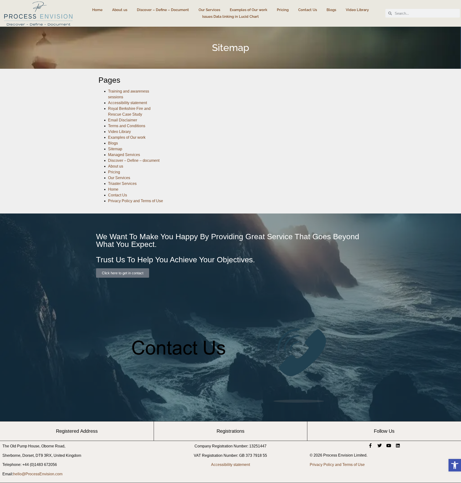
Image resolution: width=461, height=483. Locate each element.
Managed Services (124, 155)
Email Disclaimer (122, 120)
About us (119, 10)
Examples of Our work (248, 10)
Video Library (357, 10)
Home (97, 10)
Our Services (209, 10)
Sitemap (115, 149)
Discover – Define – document (133, 160)
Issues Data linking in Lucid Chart (230, 16)
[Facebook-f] (370, 445)
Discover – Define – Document (163, 10)
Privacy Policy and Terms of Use (135, 201)
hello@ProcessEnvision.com (37, 474)
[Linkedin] (398, 445)
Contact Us (307, 10)
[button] (455, 465)
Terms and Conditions (126, 126)
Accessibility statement (127, 103)
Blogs (331, 10)
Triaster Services (122, 184)
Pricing (283, 10)
